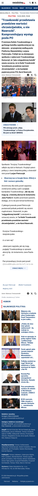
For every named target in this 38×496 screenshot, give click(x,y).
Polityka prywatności (27, 481)
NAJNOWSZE (6, 8)
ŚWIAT (22, 8)
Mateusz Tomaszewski (13, 75)
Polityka (15, 13)
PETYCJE (29, 8)
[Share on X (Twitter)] (32, 75)
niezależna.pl (5, 13)
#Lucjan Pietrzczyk (9, 285)
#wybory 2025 (7, 289)
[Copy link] (35, 75)
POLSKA (15, 8)
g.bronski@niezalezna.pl (22, 424)
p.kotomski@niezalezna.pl (21, 426)
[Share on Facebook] (28, 75)
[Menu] (2, 2)
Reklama (15, 481)
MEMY (36, 8)
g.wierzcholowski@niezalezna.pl (13, 418)
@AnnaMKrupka (9, 264)
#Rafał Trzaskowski (25, 285)
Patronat (7, 481)
